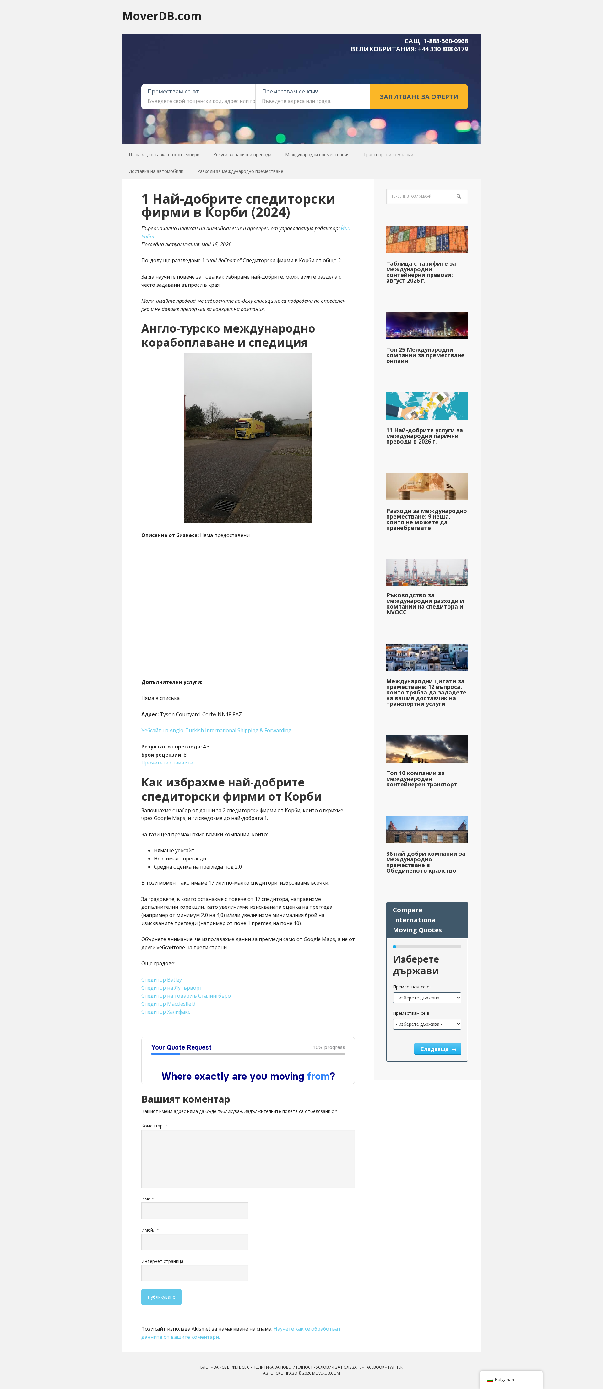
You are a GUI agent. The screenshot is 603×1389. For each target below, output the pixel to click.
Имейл (150, 1230)
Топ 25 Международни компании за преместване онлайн (425, 355)
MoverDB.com (162, 15)
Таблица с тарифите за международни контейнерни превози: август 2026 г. (421, 272)
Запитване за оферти (419, 97)
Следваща (435, 1049)
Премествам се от (412, 987)
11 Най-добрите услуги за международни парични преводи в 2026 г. (424, 435)
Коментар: (154, 1126)
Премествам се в (411, 1013)
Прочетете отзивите (167, 762)
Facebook (374, 1367)
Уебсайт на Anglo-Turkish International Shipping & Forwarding (216, 730)
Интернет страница (162, 1261)
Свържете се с (236, 1367)
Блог (205, 1367)
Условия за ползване (338, 1367)
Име (147, 1199)
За (216, 1367)
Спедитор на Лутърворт (171, 987)
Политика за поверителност (283, 1367)
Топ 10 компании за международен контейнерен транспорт (421, 778)
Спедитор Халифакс (165, 1011)
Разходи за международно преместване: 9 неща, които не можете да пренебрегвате (426, 519)
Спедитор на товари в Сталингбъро (186, 995)
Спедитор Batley (161, 979)
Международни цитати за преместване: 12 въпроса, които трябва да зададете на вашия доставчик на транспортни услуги (426, 692)
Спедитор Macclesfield (168, 1003)
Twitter (395, 1367)
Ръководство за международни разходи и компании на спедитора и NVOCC (425, 603)
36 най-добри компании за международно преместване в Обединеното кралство (425, 862)
